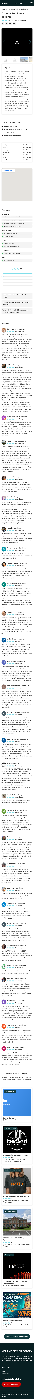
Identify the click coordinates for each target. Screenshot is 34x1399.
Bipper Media (27, 1361)
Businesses (11, 9)
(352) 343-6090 (9, 132)
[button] (30, 42)
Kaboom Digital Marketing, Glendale (16, 1196)
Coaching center (10, 1091)
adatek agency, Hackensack (12, 1321)
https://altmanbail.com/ (12, 135)
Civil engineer (9, 1255)
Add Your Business (12, 1384)
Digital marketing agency (12, 1170)
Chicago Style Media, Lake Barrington (16, 1155)
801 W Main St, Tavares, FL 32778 (15, 129)
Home (3, 9)
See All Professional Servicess (17, 1336)
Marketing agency (10, 1129)
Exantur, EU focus (9, 1118)
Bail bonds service (20, 20)
